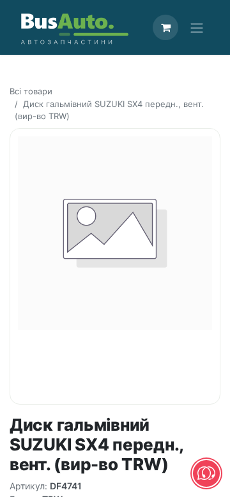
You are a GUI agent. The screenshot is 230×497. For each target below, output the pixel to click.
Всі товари (31, 91)
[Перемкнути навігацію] (196, 27)
